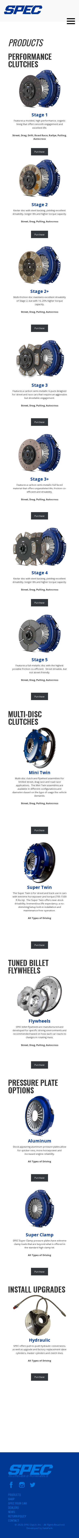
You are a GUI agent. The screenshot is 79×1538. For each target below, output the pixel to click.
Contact (13, 1520)
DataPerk (47, 1528)
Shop (11, 1499)
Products (25, 42)
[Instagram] (22, 1487)
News (11, 1512)
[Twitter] (33, 1487)
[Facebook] (11, 1487)
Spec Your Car (17, 1503)
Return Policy (17, 1516)
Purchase (39, 151)
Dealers (13, 1507)
